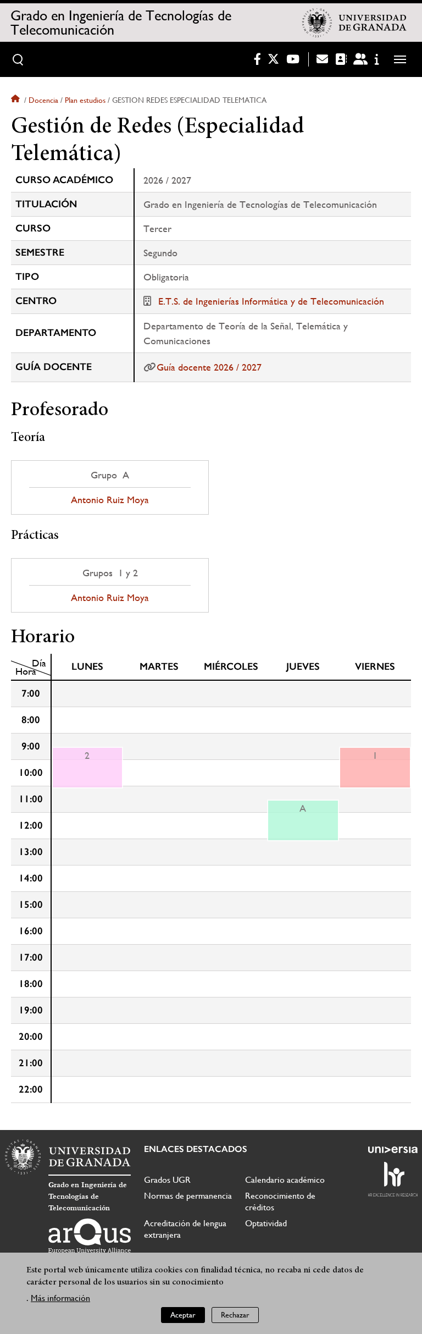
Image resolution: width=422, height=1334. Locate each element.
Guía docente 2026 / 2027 (209, 367)
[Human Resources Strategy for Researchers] (393, 1179)
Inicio (16, 100)
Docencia (43, 100)
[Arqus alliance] (89, 1236)
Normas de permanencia (188, 1195)
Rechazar (235, 1314)
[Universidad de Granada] (354, 22)
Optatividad (266, 1223)
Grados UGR (167, 1180)
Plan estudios (85, 100)
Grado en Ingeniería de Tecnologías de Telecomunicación (120, 22)
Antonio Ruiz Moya (110, 499)
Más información (60, 1298)
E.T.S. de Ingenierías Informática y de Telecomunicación (271, 301)
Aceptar (183, 1314)
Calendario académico (285, 1180)
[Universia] (393, 1149)
